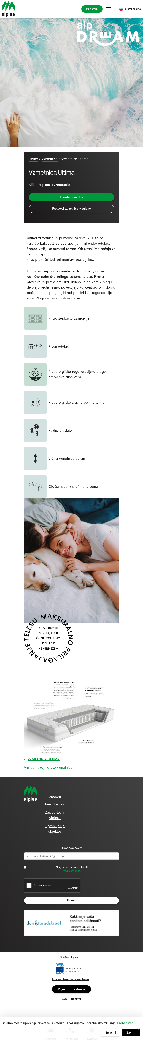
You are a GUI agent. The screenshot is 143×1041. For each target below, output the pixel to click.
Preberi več (125, 1023)
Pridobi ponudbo (71, 197)
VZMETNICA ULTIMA (44, 759)
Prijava (71, 900)
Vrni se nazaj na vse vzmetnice (48, 767)
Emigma (76, 998)
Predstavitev (54, 804)
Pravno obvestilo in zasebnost (70, 979)
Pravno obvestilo (71, 871)
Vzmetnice (50, 159)
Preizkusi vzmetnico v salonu (71, 208)
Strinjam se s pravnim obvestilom (73, 867)
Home (33, 159)
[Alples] (8, 9)
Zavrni (130, 1032)
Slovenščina (133, 9)
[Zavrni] (138, 1029)
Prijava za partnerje (71, 989)
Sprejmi (110, 1032)
